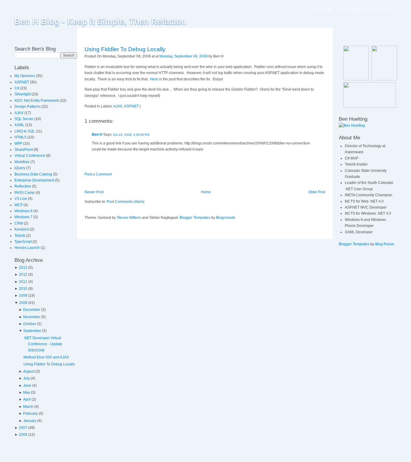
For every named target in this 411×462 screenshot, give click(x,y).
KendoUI (22, 229)
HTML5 (20, 137)
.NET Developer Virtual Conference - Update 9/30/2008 (42, 344)
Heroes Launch (27, 248)
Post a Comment (98, 174)
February (30, 413)
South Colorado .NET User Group (365, 9)
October (29, 324)
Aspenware (321, 9)
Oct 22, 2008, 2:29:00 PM (131, 134)
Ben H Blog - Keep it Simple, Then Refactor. (100, 21)
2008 (23, 303)
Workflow (22, 162)
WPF (18, 143)
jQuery (20, 168)
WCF (18, 205)
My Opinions (25, 76)
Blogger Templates (195, 217)
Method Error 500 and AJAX (46, 357)
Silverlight (23, 94)
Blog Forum (384, 244)
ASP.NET (22, 82)
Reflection (23, 186)
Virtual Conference (30, 155)
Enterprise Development (34, 180)
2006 (23, 435)
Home (206, 192)
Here (154, 79)
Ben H (97, 134)
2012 (23, 274)
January (29, 421)
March (28, 407)
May (26, 392)
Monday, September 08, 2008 (183, 56)
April (27, 399)
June (27, 385)
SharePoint (24, 149)
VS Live (21, 199)
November (31, 317)
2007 (23, 428)
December (31, 310)
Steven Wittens (129, 217)
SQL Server (24, 119)
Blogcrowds (225, 217)
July (26, 378)
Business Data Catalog (33, 174)
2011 (23, 282)
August (29, 371)
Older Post (316, 192)
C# (17, 88)
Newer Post (94, 192)
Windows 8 (23, 211)
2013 (23, 267)
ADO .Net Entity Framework (37, 100)
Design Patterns (28, 106)
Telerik (20, 236)
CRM (19, 223)
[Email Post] (224, 56)
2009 (23, 295)
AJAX (19, 113)
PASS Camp (25, 193)
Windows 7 (23, 217)
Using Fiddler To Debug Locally (49, 364)
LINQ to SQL (25, 131)
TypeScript (23, 242)
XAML (19, 125)
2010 (23, 289)
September (32, 331)
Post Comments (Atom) (125, 202)
